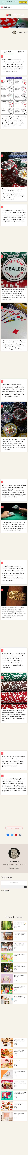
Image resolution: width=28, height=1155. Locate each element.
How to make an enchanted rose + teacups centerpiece (19, 1062)
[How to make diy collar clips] (7, 1074)
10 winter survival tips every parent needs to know (19, 966)
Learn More (22, 2)
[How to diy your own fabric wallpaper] (7, 1116)
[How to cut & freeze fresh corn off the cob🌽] (7, 925)
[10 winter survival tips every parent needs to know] (7, 967)
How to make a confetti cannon (19, 955)
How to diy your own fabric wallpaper (19, 1114)
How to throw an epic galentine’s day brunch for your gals (19, 1083)
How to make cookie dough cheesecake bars (19, 1040)
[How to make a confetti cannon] (7, 957)
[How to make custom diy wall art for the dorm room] (7, 1095)
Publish (25, 887)
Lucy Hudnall (17, 926)
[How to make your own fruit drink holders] (7, 989)
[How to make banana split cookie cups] (7, 1105)
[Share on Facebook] (7, 835)
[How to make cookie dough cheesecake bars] (7, 1042)
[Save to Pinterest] (16, 835)
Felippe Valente (14, 861)
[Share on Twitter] (12, 835)
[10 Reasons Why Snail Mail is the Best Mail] (7, 946)
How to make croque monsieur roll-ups (19, 1051)
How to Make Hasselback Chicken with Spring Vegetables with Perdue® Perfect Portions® (20, 935)
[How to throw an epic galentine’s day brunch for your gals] (7, 1084)
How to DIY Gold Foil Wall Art (19, 976)
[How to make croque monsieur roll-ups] (7, 1053)
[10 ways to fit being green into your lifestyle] (7, 999)
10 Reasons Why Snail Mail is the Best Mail (19, 944)
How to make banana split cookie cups (19, 1103)
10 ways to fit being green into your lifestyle (19, 997)
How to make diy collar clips (19, 1072)
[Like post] (9, 828)
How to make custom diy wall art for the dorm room (20, 1093)
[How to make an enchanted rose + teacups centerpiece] (7, 1063)
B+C (16, 936)
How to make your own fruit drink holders (19, 987)
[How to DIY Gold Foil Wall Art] (7, 978)
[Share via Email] (20, 835)
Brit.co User (20, 32)
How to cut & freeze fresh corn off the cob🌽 (20, 923)
